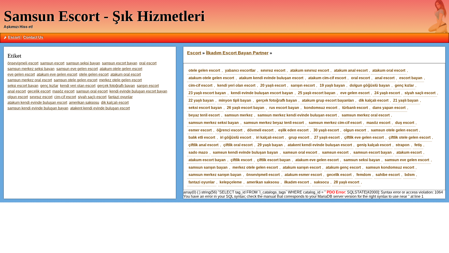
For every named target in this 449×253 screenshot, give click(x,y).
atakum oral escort (388, 70)
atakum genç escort (343, 167)
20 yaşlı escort (273, 85)
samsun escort (335, 152)
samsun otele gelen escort (394, 130)
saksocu (321, 182)
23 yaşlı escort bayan (207, 93)
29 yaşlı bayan (270, 145)
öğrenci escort (229, 130)
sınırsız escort (273, 70)
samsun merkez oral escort (366, 115)
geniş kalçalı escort (374, 145)
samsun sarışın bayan (208, 167)
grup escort (299, 137)
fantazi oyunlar (201, 182)
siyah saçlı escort (420, 93)
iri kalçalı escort (270, 137)
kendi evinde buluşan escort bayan (262, 93)
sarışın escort (303, 85)
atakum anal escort (351, 70)
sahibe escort (388, 175)
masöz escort (378, 123)
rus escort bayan (284, 108)
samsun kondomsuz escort (390, 167)
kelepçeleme (231, 182)
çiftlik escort (241, 160)
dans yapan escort (389, 108)
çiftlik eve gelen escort (364, 137)
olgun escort (355, 130)
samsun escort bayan (372, 152)
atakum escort (409, 152)
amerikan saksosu (263, 182)
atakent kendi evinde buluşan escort (320, 145)
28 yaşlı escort (346, 182)
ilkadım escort (296, 182)
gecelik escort (339, 175)
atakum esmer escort (303, 175)
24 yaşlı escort (387, 93)
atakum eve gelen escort (317, 160)
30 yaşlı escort (326, 130)
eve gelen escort (354, 93)
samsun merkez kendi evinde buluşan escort (297, 115)
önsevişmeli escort (263, 175)
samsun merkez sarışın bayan (214, 175)
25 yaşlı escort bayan (316, 93)
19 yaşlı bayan (332, 85)
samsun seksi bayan (362, 160)
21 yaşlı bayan (405, 100)
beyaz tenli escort (204, 115)
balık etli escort (201, 137)
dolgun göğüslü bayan (370, 85)
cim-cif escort (200, 85)
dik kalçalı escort (373, 100)
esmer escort (200, 130)
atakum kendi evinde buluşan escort (271, 78)
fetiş (418, 145)
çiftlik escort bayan (273, 160)
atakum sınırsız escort (309, 70)
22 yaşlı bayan (201, 100)
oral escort (360, 78)
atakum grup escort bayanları (328, 100)
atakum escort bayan (207, 160)
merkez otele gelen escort (255, 167)
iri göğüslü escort (235, 137)
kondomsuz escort (320, 108)
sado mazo (198, 152)
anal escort (385, 78)
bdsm (410, 175)
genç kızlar (404, 85)
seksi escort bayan (205, 108)
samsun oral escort (300, 152)
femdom (363, 175)
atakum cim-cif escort (327, 78)
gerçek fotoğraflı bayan (276, 100)
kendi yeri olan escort (236, 85)
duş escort (404, 123)
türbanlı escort (355, 108)
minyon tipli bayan (235, 100)
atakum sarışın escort (302, 167)
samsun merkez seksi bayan (213, 123)
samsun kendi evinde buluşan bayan (245, 152)
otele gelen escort (204, 70)
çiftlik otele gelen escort (410, 137)
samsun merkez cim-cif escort (335, 123)
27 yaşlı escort (327, 137)
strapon (402, 145)
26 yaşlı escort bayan (245, 108)
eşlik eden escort (293, 130)
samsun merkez (238, 115)
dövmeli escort (260, 130)
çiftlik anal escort (203, 145)
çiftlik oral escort (238, 145)
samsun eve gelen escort (407, 160)
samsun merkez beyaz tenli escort (274, 123)
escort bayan (410, 78)
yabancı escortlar (240, 70)
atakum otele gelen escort (211, 78)
